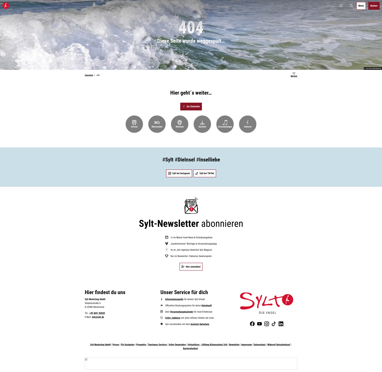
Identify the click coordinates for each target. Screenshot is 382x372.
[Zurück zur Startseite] (5, 5)
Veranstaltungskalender (181, 311)
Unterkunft (206, 305)
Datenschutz (260, 344)
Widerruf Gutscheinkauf (278, 344)
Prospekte (141, 344)
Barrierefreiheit (190, 348)
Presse (116, 344)
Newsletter (234, 344)
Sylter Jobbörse (172, 317)
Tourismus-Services (157, 344)
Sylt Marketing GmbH (100, 344)
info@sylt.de (98, 317)
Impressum (246, 344)
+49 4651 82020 (97, 313)
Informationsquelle (174, 299)
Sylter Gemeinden (177, 344)
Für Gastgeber (127, 344)
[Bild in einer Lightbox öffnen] (266, 303)
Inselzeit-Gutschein (200, 324)
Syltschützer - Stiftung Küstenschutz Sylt (207, 344)
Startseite (89, 75)
